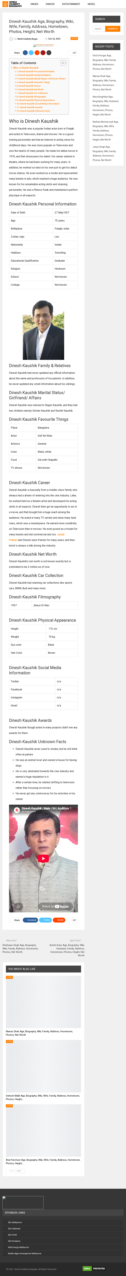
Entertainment (71, 4)
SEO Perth (12, 1235)
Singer (34, 4)
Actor (74, 38)
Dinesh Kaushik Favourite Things (34, 82)
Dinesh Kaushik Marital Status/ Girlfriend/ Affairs (42, 78)
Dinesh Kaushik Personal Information (36, 71)
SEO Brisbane (14, 1241)
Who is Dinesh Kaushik (25, 67)
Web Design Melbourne (18, 1247)
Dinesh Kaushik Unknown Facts (35, 111)
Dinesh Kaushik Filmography (32, 96)
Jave (60, 534)
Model (91, 4)
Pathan (13, 540)
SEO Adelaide (14, 1229)
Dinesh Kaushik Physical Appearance (37, 100)
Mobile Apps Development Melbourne (24, 1253)
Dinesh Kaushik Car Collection (33, 93)
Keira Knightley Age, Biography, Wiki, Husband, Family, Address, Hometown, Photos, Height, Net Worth (106, 105)
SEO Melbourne (15, 1222)
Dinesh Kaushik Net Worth (31, 89)
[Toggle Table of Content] (61, 63)
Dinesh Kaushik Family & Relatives (35, 75)
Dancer (50, 4)
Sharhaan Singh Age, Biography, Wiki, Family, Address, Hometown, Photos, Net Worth (20, 948)
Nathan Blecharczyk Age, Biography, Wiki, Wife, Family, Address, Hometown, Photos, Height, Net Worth (106, 130)
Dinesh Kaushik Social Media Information (39, 103)
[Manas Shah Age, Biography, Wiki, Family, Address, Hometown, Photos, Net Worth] (43, 1002)
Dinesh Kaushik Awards (31, 107)
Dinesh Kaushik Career (30, 86)
